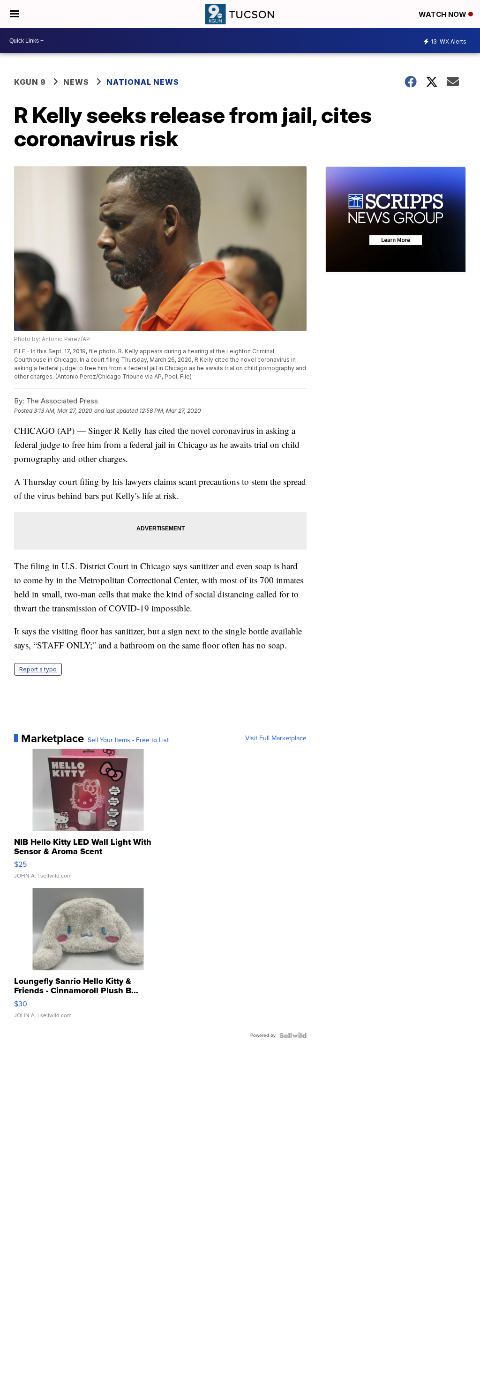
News (76, 82)
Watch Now (443, 14)
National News (142, 82)
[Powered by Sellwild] (293, 1035)
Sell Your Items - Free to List (128, 740)
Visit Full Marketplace (276, 738)
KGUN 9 (30, 82)
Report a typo (38, 669)
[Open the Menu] (14, 14)
